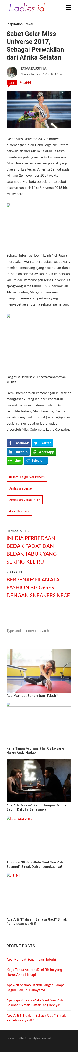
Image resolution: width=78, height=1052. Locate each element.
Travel (28, 24)
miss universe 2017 (25, 500)
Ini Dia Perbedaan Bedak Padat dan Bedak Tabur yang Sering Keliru (31, 550)
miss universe (21, 488)
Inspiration (14, 24)
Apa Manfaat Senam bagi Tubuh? (31, 959)
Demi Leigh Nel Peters (28, 477)
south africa (20, 511)
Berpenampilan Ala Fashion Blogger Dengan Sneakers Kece (38, 587)
